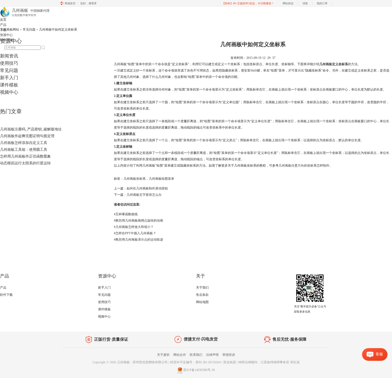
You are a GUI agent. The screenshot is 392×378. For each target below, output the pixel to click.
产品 (3, 24)
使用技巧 (9, 63)
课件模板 (9, 84)
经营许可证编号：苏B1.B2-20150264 (195, 362)
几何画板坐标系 (134, 178)
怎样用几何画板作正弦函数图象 (25, 156)
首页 (3, 20)
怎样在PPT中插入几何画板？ (135, 233)
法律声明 (212, 354)
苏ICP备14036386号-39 (199, 370)
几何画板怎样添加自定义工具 (23, 143)
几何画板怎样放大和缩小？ (134, 227)
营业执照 (229, 362)
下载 (3, 30)
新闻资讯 (9, 55)
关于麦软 (163, 354)
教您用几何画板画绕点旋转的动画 (138, 220)
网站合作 (179, 354)
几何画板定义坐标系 (333, 64)
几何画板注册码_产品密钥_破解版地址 (31, 129)
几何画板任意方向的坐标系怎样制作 (304, 165)
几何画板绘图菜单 (161, 178)
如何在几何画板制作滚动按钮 (147, 188)
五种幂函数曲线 (126, 214)
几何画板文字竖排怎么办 (144, 194)
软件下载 (6, 295)
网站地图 (202, 302)
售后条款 (202, 295)
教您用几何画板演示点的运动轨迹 (138, 239)
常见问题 (9, 70)
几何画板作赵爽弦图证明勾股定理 (27, 136)
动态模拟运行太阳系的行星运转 (25, 163)
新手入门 (9, 77)
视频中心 (9, 92)
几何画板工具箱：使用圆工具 (23, 149)
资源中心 (6, 35)
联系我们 (196, 354)
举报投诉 (228, 354)
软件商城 (6, 40)
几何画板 (123, 362)
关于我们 (202, 287)
